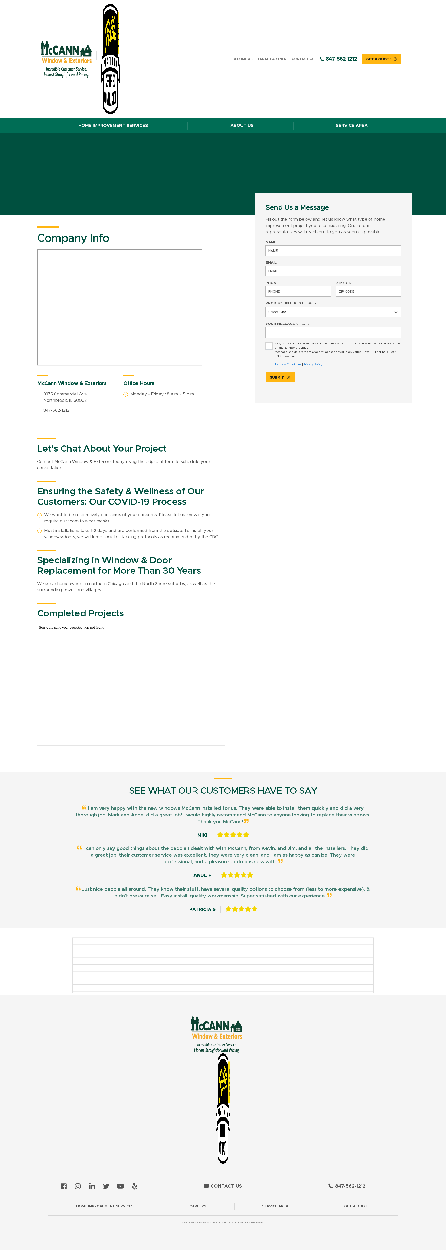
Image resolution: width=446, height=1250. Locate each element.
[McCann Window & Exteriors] (87, 59)
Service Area (352, 125)
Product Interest (292, 303)
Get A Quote (379, 59)
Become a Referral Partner (259, 59)
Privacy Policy (313, 364)
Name (271, 242)
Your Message (287, 324)
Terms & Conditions (288, 364)
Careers (198, 1206)
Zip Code (345, 283)
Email (271, 262)
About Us (242, 125)
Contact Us (303, 59)
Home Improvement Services (113, 125)
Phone (272, 283)
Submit (277, 377)
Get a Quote (357, 1206)
